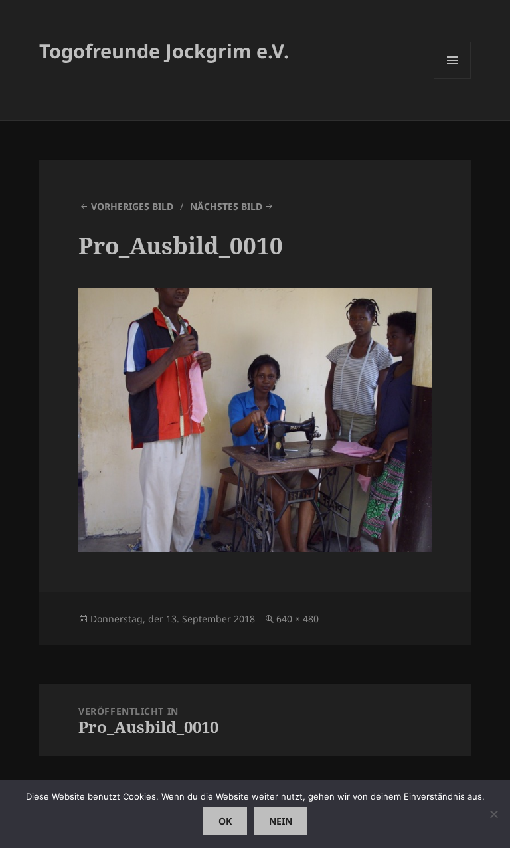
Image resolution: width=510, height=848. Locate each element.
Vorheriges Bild (132, 206)
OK (225, 821)
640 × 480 (297, 618)
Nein (280, 821)
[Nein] (493, 814)
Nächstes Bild (226, 206)
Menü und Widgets (452, 78)
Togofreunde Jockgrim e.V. (164, 51)
